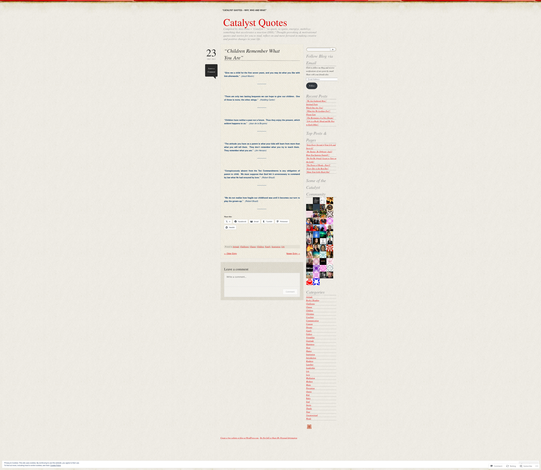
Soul (308, 401)
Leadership (310, 368)
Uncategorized (312, 415)
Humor (309, 351)
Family (267, 246)
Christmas (310, 313)
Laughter (309, 364)
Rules (308, 398)
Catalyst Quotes (255, 22)
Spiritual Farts (312, 104)
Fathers (309, 334)
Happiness (310, 344)
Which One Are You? (314, 107)
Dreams (309, 327)
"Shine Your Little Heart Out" (318, 172)
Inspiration (276, 246)
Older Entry (230, 253)
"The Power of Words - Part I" (318, 165)
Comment (290, 291)
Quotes (309, 391)
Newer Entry (293, 253)
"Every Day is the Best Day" (317, 168)
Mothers (309, 381)
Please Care (311, 114)
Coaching (310, 317)
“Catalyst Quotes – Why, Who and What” (244, 10)
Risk (308, 395)
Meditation (310, 378)
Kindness (309, 361)
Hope (308, 347)
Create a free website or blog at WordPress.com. (239, 437)
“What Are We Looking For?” (318, 111)
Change (253, 246)
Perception (310, 388)
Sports (308, 405)
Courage (309, 324)
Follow (312, 85)
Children (260, 246)
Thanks (309, 408)
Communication (312, 320)
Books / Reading (312, 300)
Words (308, 418)
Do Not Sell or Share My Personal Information (278, 437)
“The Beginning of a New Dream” (320, 117)
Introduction (311, 357)
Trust (308, 411)
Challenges (244, 246)
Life (283, 246)
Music (308, 384)
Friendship (310, 337)
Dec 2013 (211, 53)
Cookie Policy (55, 465)
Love (308, 374)
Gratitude (310, 340)
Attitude (236, 246)
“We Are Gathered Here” (316, 101)
